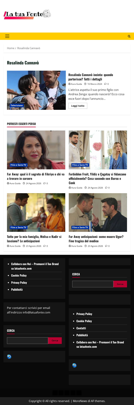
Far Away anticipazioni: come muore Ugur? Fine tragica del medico (96, 238)
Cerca (11, 331)
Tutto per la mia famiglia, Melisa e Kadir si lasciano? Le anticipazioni (34, 238)
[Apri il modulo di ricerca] (129, 36)
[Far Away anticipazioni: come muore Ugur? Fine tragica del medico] (98, 212)
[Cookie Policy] (78, 392)
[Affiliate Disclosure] (73, 392)
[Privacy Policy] (55, 392)
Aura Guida (76, 83)
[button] (7, 36)
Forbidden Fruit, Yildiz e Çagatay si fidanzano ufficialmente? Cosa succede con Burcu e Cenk (97, 178)
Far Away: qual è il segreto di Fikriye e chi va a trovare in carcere (35, 176)
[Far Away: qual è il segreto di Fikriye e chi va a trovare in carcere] (36, 150)
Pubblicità (17, 289)
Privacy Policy (19, 282)
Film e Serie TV (18, 164)
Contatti (81, 328)
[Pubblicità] (67, 392)
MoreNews (80, 401)
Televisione (17, 105)
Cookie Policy (19, 275)
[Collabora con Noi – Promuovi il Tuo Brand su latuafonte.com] (61, 392)
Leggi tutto (79, 105)
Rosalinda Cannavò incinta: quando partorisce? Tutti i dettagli (36, 90)
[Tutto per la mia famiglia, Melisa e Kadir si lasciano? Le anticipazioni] (36, 212)
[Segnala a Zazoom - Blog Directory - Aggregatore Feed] (9, 356)
